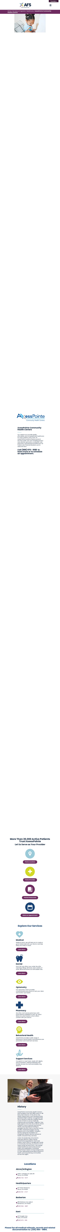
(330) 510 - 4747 (23, 1192)
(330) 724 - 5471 (23, 1178)
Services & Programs (18, 11)
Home (9, 11)
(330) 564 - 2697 (23, 1206)
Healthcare (30, 11)
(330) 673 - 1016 (22, 1220)
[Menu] (50, 5)
